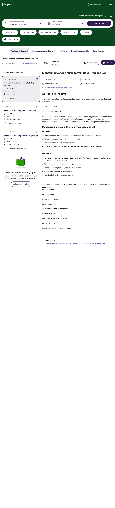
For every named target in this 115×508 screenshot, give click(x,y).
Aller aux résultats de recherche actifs (78, 59)
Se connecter (95, 4)
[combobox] (23, 23)
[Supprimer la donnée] (40, 23)
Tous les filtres (13, 39)
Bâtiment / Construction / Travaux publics (62, 243)
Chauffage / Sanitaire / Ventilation (92, 243)
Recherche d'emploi (19, 51)
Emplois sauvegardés (80, 51)
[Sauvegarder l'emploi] (37, 79)
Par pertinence (29, 63)
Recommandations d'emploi (43, 51)
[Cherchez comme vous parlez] (111, 15)
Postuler (110, 63)
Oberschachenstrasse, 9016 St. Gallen (58, 88)
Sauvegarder (92, 63)
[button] (93, 15)
